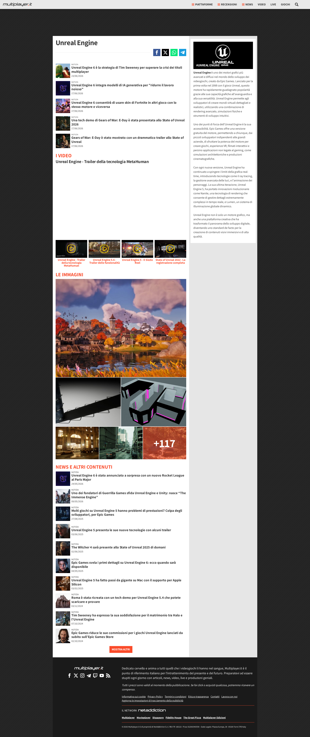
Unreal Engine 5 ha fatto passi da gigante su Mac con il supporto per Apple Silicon (126, 582)
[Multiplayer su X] (76, 675)
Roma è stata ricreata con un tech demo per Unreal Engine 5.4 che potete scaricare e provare (126, 599)
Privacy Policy (155, 696)
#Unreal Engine (208, 65)
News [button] (249, 4)
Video (262, 4)
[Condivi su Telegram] (182, 52)
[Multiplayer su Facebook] (69, 675)
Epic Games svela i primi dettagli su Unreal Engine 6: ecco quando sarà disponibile (123, 564)
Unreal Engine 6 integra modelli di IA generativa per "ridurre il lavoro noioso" (122, 87)
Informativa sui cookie (134, 696)
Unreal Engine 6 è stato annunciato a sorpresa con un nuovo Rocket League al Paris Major (127, 477)
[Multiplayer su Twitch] (95, 675)
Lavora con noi (229, 696)
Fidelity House (173, 717)
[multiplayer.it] (88, 668)
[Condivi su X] (165, 52)
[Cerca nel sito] (297, 4)
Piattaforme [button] (204, 4)
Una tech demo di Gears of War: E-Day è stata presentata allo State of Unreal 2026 (128, 122)
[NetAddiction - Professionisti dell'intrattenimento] (152, 710)
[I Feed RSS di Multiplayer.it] (108, 675)
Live (273, 4)
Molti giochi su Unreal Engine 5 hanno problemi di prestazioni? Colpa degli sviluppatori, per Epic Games (126, 512)
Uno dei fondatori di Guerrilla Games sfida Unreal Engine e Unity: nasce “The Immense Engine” (128, 495)
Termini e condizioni (175, 696)
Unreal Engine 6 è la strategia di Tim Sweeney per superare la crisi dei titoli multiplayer (126, 69)
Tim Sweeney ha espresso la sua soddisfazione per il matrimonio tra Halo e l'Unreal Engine (126, 617)
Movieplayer (144, 717)
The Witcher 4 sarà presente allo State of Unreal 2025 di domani (118, 547)
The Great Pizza (192, 717)
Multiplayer (128, 717)
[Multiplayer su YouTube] (102, 675)
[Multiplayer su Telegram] (89, 675)
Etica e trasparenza (198, 696)
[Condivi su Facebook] (156, 52)
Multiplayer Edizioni (214, 717)
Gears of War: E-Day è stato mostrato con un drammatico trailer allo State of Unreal (127, 139)
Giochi (285, 4)
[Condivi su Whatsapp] (174, 52)
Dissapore (158, 717)
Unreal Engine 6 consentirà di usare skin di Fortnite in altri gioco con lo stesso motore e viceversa (124, 104)
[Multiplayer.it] (17, 4)
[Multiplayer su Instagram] (82, 675)
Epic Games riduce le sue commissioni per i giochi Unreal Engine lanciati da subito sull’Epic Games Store (127, 635)
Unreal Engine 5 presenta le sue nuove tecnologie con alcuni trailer (121, 530)
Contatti (215, 696)
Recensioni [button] (229, 4)
